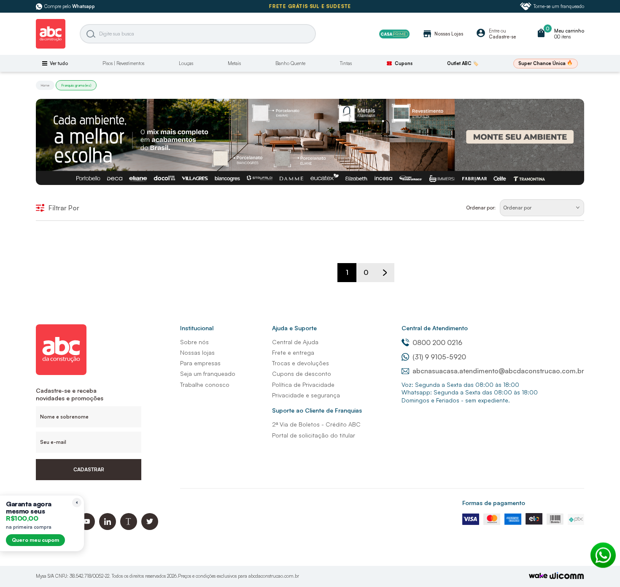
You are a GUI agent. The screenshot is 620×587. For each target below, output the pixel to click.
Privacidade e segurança (306, 395)
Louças (186, 63)
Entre (494, 31)
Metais (234, 63)
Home (45, 85)
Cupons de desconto (301, 373)
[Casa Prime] (394, 34)
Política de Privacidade (303, 384)
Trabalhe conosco (204, 384)
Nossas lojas (197, 352)
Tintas (346, 63)
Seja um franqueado (207, 373)
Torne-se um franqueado (559, 6)
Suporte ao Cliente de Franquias (317, 410)
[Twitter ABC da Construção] (149, 527)
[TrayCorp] (538, 576)
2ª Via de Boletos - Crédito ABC (316, 424)
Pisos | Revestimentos (123, 63)
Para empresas (200, 363)
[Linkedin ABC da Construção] (107, 527)
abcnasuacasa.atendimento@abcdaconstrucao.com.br (498, 371)
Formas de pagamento (493, 502)
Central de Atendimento (435, 328)
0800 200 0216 (437, 342)
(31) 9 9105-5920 (439, 357)
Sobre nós (194, 341)
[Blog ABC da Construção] (128, 527)
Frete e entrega (293, 352)
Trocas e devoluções (300, 363)
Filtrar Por (64, 208)
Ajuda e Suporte (294, 328)
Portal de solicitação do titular (313, 435)
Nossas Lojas (442, 34)
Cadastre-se (502, 37)
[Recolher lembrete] (76, 502)
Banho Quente (290, 63)
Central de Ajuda (295, 341)
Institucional (196, 328)
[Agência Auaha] (567, 576)
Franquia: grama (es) (76, 85)
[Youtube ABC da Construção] (86, 527)
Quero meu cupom (35, 540)
